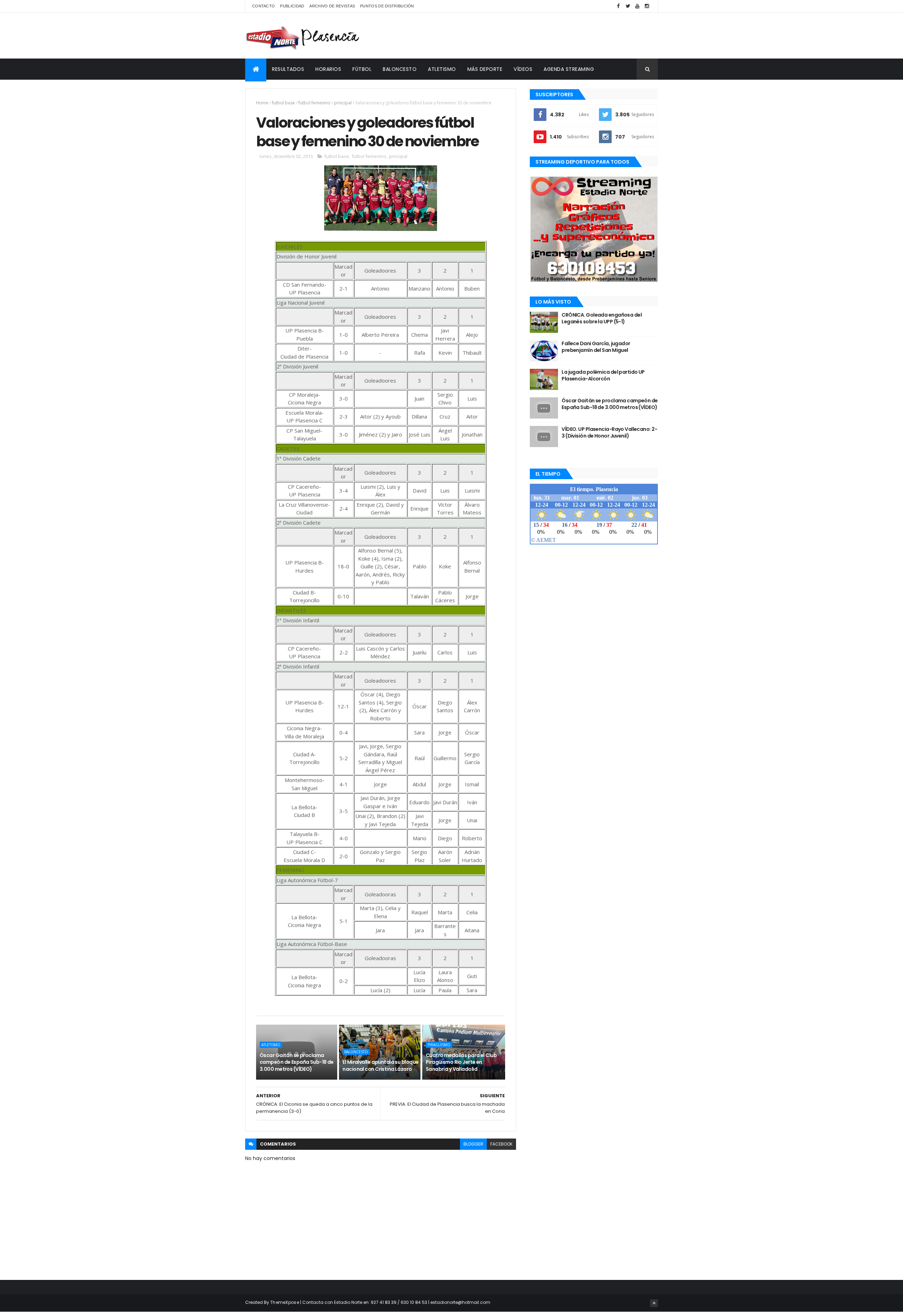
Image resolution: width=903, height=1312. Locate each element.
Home (262, 103)
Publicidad (292, 6)
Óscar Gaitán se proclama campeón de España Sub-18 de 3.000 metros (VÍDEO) (297, 1062)
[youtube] (637, 6)
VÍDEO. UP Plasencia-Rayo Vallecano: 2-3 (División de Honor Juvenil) (609, 433)
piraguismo (439, 1044)
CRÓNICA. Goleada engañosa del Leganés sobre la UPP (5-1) (602, 318)
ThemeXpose (284, 1302)
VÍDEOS (523, 69)
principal (343, 103)
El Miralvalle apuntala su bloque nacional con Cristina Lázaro (380, 1065)
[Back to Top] (654, 1303)
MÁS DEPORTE (485, 69)
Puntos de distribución (387, 6)
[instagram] (647, 6)
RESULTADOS (288, 69)
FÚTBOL (361, 69)
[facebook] (618, 6)
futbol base (283, 103)
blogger (473, 1144)
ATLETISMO (442, 69)
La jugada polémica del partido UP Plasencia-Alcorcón (603, 375)
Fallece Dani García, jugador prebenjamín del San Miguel (596, 347)
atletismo (270, 1044)
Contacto (263, 6)
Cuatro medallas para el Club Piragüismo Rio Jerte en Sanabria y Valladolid (461, 1062)
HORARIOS (328, 69)
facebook (501, 1144)
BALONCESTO (400, 69)
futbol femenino (314, 103)
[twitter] (628, 6)
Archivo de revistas (332, 6)
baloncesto (356, 1051)
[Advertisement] (529, 35)
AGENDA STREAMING (569, 69)
